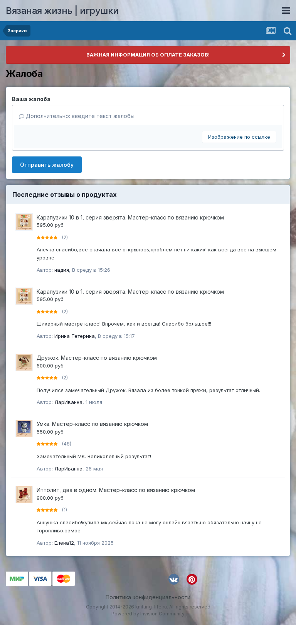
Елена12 (64, 543)
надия (61, 270)
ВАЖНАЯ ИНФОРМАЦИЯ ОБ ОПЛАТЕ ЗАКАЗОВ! (148, 55)
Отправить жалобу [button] (47, 164)
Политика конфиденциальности (148, 597)
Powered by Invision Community (148, 614)
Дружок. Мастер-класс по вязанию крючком (97, 357)
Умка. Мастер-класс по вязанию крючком (92, 424)
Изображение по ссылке (239, 137)
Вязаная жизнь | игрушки (62, 10)
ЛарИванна (68, 402)
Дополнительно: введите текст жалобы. (80, 116)
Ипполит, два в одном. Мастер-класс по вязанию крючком (116, 490)
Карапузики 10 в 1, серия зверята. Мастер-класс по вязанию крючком (130, 217)
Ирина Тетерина (74, 336)
